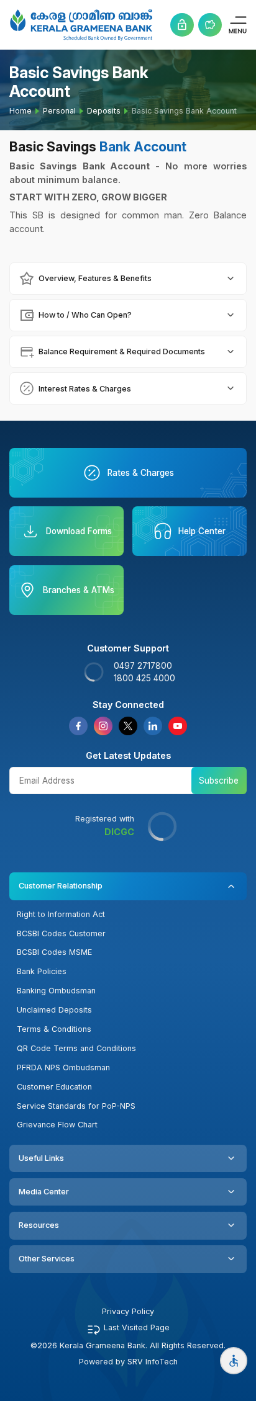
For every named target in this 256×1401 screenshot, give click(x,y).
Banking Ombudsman (56, 990)
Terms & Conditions (54, 1029)
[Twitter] (128, 726)
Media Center (44, 1191)
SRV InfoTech (152, 1361)
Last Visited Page (137, 1327)
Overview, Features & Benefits (95, 278)
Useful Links (41, 1158)
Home (20, 110)
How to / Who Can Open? (85, 315)
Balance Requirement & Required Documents (122, 351)
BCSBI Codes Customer (61, 933)
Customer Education (54, 1086)
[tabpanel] (128, 278)
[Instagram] (103, 726)
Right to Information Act (61, 914)
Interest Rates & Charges (85, 388)
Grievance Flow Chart (57, 1124)
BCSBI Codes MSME (54, 952)
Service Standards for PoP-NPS (76, 1106)
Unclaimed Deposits (54, 1009)
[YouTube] (178, 726)
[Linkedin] (153, 726)
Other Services (47, 1258)
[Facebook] (78, 726)
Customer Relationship (61, 885)
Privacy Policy (128, 1311)
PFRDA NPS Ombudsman (63, 1067)
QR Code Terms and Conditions (76, 1048)
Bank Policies (41, 971)
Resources (39, 1225)
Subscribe (219, 781)
